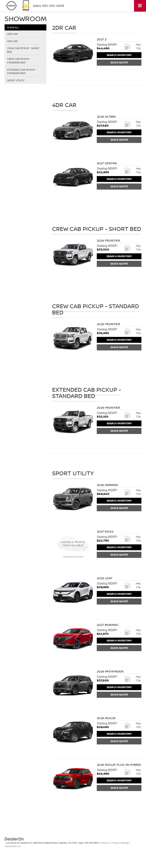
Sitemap (125, 843)
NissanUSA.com (12, 846)
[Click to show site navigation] (140, 6)
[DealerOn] (14, 838)
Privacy (115, 843)
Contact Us (105, 843)
